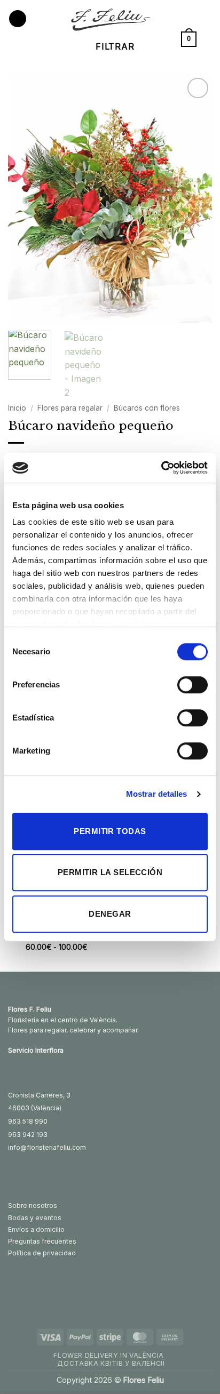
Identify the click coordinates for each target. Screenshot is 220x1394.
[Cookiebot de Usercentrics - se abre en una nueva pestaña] (161, 468)
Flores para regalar (70, 408)
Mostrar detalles (156, 793)
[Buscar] (208, 39)
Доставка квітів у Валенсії (111, 1363)
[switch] (192, 684)
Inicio (17, 408)
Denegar (110, 913)
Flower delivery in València (108, 1355)
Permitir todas (110, 831)
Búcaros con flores (147, 408)
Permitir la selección (110, 872)
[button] (17, 19)
